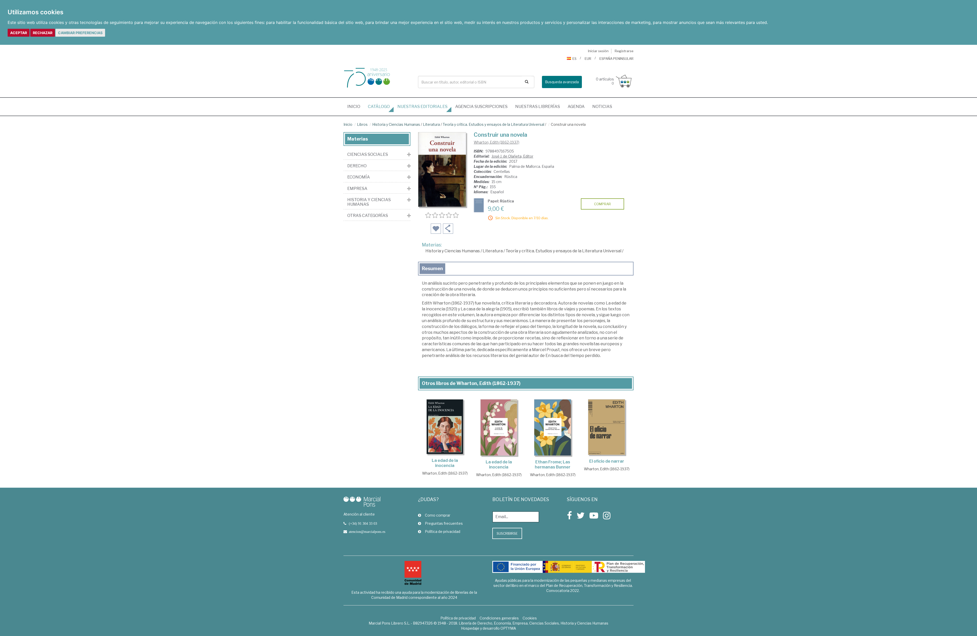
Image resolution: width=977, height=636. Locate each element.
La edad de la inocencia (445, 463)
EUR (588, 59)
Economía (358, 177)
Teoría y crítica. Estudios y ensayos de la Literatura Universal (493, 124)
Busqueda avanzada (562, 82)
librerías (537, 106)
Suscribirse (507, 533)
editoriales (422, 106)
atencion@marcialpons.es (367, 531)
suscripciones (481, 106)
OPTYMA (508, 628)
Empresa (357, 188)
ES (574, 59)
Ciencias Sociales (367, 154)
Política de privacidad (442, 531)
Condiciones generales (499, 618)
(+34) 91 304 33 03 (363, 523)
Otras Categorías (367, 215)
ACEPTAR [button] (18, 33)
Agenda (576, 106)
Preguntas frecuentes (444, 523)
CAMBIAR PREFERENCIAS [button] (80, 33)
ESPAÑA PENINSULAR (616, 59)
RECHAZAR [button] (42, 33)
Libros (362, 124)
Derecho (357, 166)
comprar (602, 204)
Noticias (602, 106)
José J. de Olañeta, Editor (512, 156)
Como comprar (437, 515)
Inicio (355, 106)
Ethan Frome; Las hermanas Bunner (552, 464)
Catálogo (379, 106)
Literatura (431, 124)
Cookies (530, 618)
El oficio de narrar (606, 461)
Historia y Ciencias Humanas (396, 124)
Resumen (432, 268)
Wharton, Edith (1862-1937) (496, 142)
